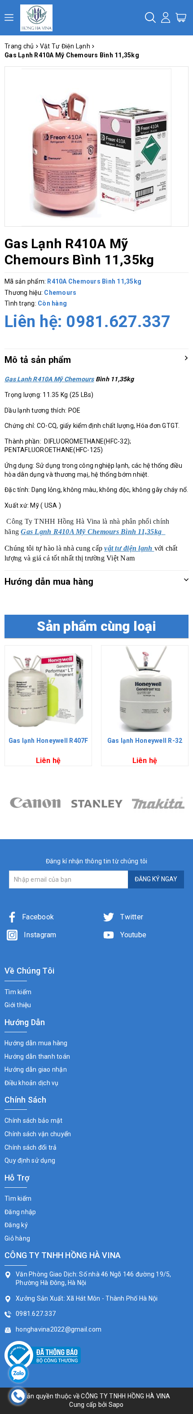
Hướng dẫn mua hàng (36, 1043)
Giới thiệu (17, 1005)
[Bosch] (158, 802)
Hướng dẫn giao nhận (35, 1069)
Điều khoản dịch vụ (31, 1082)
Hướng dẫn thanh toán (37, 1056)
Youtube (132, 935)
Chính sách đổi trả (30, 1147)
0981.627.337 (118, 321)
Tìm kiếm (17, 992)
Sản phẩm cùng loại (96, 626)
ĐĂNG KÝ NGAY (156, 879)
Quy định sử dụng (29, 1160)
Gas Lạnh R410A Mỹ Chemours (49, 379)
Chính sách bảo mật (33, 1120)
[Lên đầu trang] (179, 983)
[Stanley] (35, 802)
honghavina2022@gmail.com (58, 1329)
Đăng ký (16, 1225)
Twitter (130, 917)
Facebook (38, 917)
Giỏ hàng (17, 1238)
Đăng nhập (20, 1212)
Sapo (116, 1404)
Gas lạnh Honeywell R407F (48, 740)
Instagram (39, 935)
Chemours (60, 292)
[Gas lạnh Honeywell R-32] (144, 689)
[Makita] (96, 802)
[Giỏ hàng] (180, 17)
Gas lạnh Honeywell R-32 (145, 740)
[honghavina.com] (36, 17)
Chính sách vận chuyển (37, 1134)
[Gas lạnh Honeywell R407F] (48, 689)
